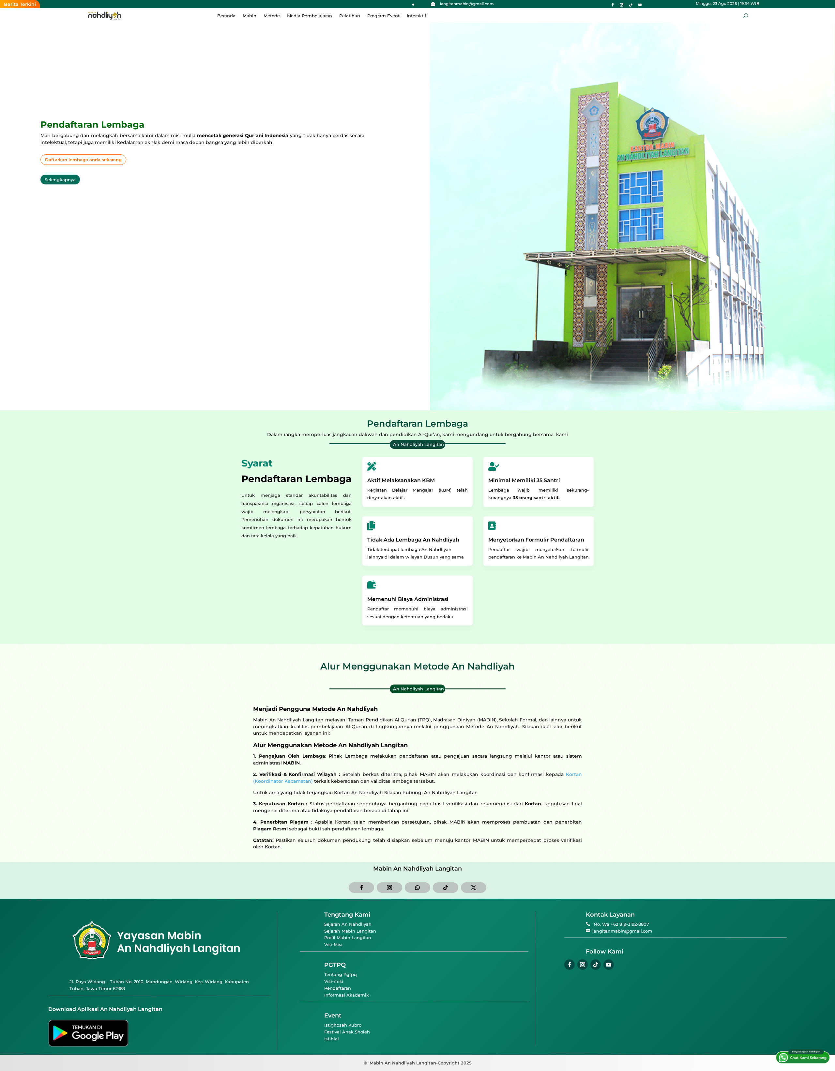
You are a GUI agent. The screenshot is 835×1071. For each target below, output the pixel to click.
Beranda (226, 15)
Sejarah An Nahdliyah (348, 924)
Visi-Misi (333, 944)
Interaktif (416, 15)
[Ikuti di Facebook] (612, 5)
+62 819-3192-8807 (630, 924)
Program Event (383, 15)
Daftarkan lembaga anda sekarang (83, 159)
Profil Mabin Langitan (347, 937)
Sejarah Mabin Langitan (350, 931)
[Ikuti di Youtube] (640, 5)
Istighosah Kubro (342, 1025)
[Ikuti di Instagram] (621, 5)
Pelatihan (349, 15)
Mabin (249, 15)
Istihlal (331, 1038)
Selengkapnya (60, 179)
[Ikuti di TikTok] (631, 5)
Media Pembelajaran (309, 15)
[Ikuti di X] (473, 887)
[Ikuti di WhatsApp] (417, 887)
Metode (272, 15)
